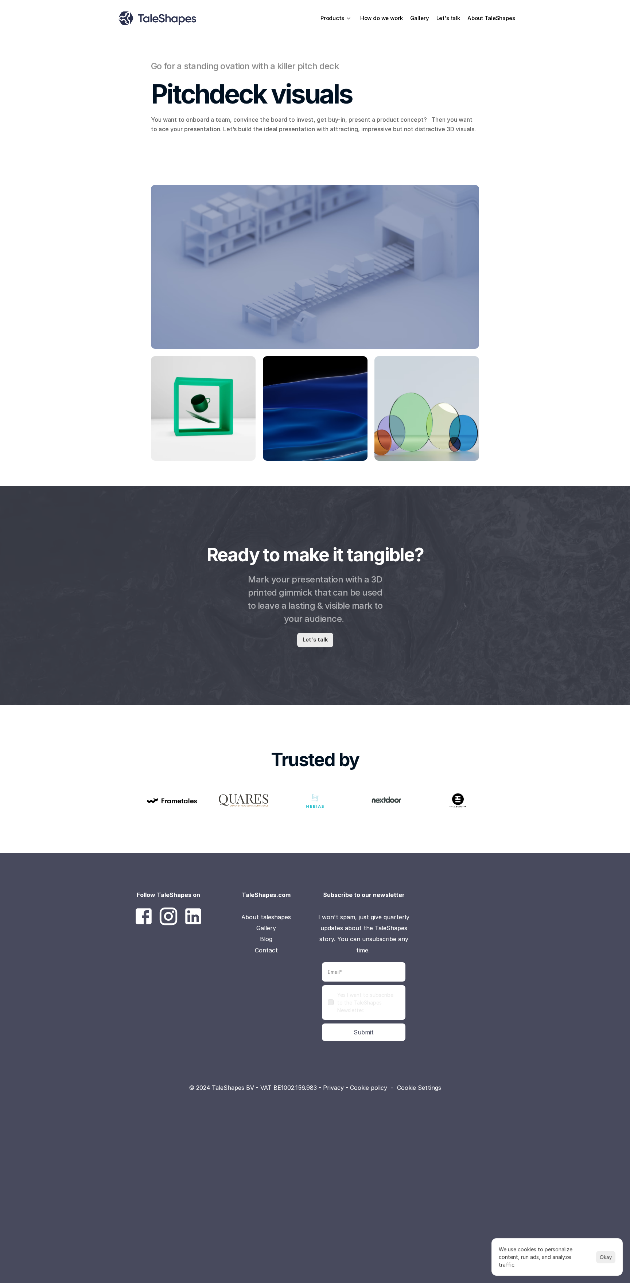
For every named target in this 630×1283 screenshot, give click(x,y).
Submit (364, 1032)
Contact (266, 950)
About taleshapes (266, 917)
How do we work (381, 18)
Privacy (334, 1087)
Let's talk (448, 18)
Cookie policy (368, 1087)
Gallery (419, 18)
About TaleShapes (491, 18)
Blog (266, 939)
